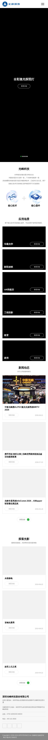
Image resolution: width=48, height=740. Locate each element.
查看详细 (24, 86)
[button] (21, 156)
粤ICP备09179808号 (10, 737)
